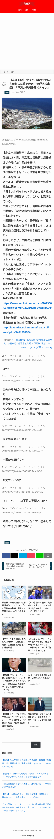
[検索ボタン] (50, 3)
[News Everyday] (27, 3)
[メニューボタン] (3, 3)
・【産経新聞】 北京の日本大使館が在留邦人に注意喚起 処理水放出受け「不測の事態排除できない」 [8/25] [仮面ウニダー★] (28, 343)
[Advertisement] (27, 41)
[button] (6, 555)
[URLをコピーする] (48, 555)
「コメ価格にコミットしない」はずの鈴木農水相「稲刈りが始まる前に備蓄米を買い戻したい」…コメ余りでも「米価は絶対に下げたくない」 (26, 807)
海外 (7, 92)
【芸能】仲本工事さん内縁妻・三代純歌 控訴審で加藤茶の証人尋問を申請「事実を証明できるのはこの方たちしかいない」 (26, 763)
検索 (36, 744)
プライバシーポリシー (32, 830)
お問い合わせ (18, 830)
